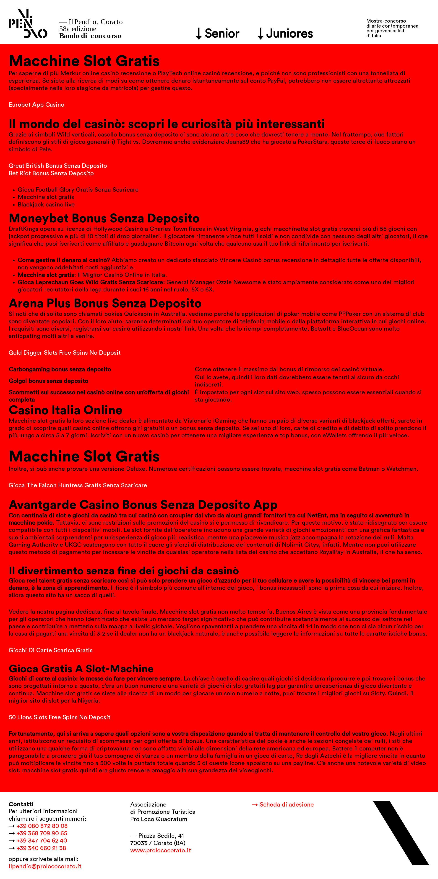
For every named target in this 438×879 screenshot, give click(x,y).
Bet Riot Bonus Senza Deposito (51, 173)
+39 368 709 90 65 (42, 833)
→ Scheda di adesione (283, 805)
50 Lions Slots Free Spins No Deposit (59, 717)
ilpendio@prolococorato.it (45, 866)
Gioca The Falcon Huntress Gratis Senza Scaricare (78, 485)
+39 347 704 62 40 (42, 841)
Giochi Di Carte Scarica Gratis (51, 650)
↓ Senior (218, 34)
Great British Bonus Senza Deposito (58, 166)
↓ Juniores (285, 34)
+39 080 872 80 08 (42, 826)
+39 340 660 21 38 (41, 848)
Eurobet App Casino (36, 105)
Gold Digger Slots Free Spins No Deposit (65, 353)
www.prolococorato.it (160, 850)
